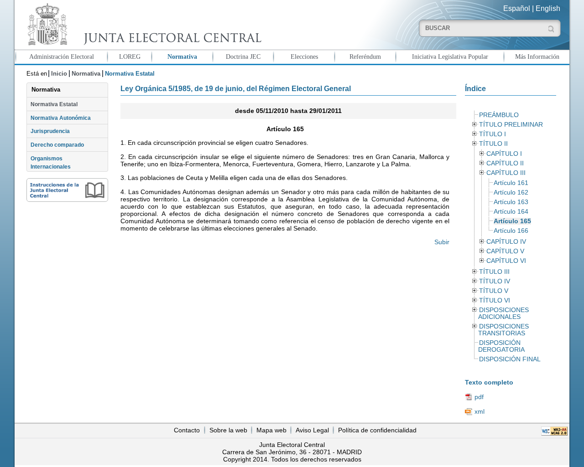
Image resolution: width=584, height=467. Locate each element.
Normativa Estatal (54, 104)
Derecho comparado (57, 145)
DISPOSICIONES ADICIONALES (503, 313)
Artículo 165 (512, 221)
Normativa (182, 56)
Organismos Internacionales (51, 162)
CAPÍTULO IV (506, 241)
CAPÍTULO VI (506, 260)
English (548, 8)
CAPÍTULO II (505, 163)
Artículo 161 (511, 183)
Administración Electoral (61, 56)
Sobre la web (228, 430)
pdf (479, 396)
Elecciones (304, 56)
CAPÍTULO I (504, 153)
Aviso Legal (312, 430)
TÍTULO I (492, 134)
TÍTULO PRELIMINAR (511, 124)
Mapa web (271, 430)
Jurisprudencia (50, 131)
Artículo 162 (511, 192)
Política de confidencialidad (377, 430)
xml (479, 411)
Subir (441, 242)
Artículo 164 (511, 211)
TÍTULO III (494, 271)
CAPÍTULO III (506, 172)
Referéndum (365, 56)
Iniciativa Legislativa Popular (450, 56)
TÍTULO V (493, 290)
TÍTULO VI (494, 300)
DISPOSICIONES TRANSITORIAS (503, 330)
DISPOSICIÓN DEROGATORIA (501, 346)
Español (516, 8)
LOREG (130, 56)
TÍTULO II (493, 143)
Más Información (537, 56)
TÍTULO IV (494, 281)
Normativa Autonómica (61, 118)
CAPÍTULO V (505, 251)
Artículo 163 (511, 202)
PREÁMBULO (499, 115)
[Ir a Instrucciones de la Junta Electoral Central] (67, 190)
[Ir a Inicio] (142, 24)
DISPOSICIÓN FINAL (510, 359)
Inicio (59, 73)
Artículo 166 (511, 230)
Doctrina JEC (243, 56)
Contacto (187, 430)
